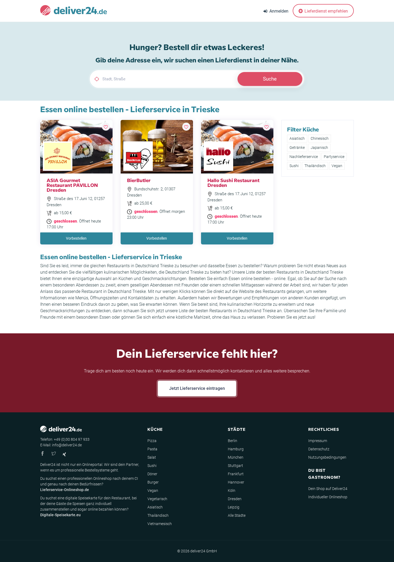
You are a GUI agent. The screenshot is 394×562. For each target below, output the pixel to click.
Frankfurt (236, 474)
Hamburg (236, 449)
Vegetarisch (157, 499)
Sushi (294, 166)
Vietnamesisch (159, 524)
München (235, 457)
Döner (152, 474)
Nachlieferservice (303, 156)
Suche (270, 79)
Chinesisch (320, 138)
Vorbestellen (76, 238)
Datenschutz (318, 449)
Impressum (317, 441)
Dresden (234, 499)
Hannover (236, 482)
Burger (153, 482)
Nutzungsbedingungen (327, 457)
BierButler (139, 180)
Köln (231, 490)
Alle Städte (237, 515)
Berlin (232, 441)
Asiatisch (297, 138)
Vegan (337, 166)
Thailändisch (315, 166)
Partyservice (334, 156)
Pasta (152, 449)
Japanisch (319, 147)
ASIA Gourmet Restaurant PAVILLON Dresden (72, 185)
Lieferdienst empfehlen (325, 11)
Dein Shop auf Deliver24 (327, 488)
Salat (151, 457)
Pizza (152, 441)
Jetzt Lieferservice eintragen (197, 388)
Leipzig (233, 507)
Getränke (297, 147)
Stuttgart (235, 465)
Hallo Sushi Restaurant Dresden (233, 182)
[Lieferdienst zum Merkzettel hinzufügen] (106, 127)
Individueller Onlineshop (327, 497)
